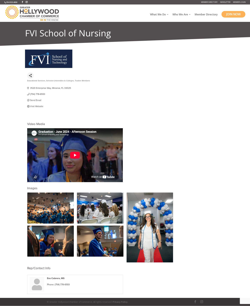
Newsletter (225, 2)
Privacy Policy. (120, 301)
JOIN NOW (233, 14)
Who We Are (180, 14)
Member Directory (209, 2)
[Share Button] (30, 75)
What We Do (158, 14)
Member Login (239, 2)
